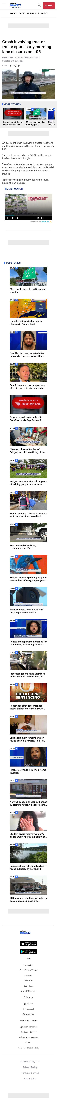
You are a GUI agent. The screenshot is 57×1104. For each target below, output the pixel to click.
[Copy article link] (18, 66)
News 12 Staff (8, 58)
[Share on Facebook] (11, 66)
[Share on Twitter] (15, 66)
